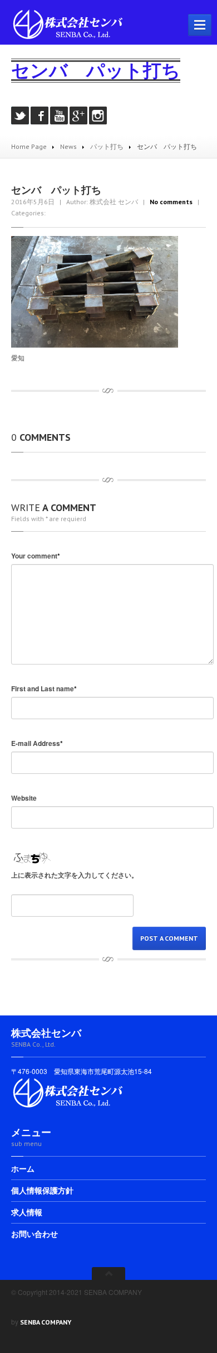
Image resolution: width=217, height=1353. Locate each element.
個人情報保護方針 (42, 1191)
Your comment (35, 556)
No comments (171, 202)
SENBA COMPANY (45, 1322)
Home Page (29, 146)
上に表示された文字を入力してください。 (74, 875)
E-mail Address (37, 743)
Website (24, 798)
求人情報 (26, 1212)
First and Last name (44, 688)
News (68, 146)
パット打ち (107, 146)
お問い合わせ (34, 1234)
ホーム (22, 1169)
